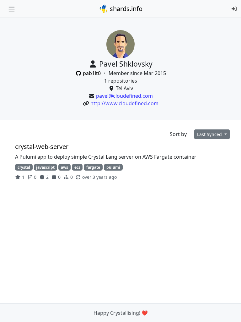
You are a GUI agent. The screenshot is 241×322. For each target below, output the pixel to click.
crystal (24, 167)
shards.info (125, 8)
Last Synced (210, 134)
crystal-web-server (41, 146)
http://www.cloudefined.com (124, 103)
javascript (45, 167)
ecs (77, 167)
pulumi (113, 167)
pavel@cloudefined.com (124, 95)
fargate (93, 167)
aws (64, 167)
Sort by (178, 134)
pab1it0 (92, 73)
